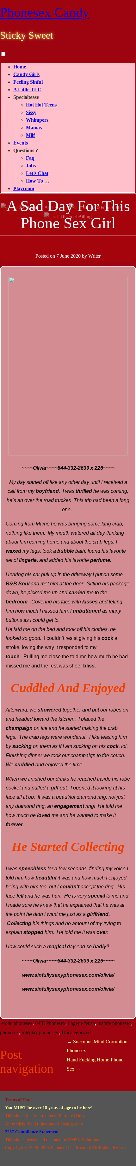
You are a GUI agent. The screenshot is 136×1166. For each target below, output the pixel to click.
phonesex (9, 1032)
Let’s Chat (37, 173)
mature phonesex (114, 1023)
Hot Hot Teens (41, 104)
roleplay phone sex (40, 1032)
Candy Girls (26, 74)
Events (20, 142)
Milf (30, 135)
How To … (37, 181)
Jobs (31, 165)
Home (19, 66)
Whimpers (37, 120)
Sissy (31, 112)
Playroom (23, 188)
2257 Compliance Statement (32, 1132)
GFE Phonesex (50, 1023)
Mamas (34, 127)
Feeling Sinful (28, 82)
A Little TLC (27, 89)
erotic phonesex (17, 1023)
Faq (30, 158)
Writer (94, 256)
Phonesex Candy (44, 12)
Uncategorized (76, 1032)
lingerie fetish (81, 1023)
